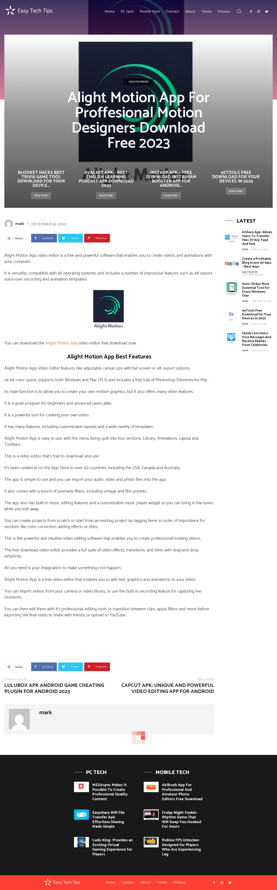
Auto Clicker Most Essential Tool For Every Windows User (256, 289)
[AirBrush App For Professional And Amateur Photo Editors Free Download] (151, 787)
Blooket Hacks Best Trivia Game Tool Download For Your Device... (41, 179)
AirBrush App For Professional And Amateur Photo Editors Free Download (182, 792)
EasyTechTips (250, 272)
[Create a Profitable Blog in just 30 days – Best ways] (232, 264)
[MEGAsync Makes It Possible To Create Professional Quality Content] (81, 787)
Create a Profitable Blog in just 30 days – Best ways (256, 262)
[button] (239, 12)
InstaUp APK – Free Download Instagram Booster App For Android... (171, 179)
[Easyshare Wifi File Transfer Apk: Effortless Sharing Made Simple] (81, 814)
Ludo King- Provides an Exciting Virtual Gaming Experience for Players (112, 847)
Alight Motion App (61, 343)
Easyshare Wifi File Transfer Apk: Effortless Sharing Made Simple (108, 819)
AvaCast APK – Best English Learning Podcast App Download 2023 (106, 179)
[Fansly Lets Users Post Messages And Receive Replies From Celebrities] (232, 338)
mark (19, 224)
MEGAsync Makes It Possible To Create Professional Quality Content (110, 792)
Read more (41, 196)
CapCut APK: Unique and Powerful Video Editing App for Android (167, 688)
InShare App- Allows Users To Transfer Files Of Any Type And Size (257, 238)
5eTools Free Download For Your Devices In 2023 (236, 177)
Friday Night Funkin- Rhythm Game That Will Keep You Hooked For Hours (181, 819)
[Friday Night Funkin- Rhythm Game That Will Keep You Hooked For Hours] (151, 814)
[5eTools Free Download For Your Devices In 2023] (232, 315)
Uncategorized (138, 82)
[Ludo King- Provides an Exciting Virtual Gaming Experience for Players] (81, 842)
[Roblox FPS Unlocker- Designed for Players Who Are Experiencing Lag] (151, 842)
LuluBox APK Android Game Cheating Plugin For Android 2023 (54, 688)
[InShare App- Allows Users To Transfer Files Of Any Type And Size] (232, 237)
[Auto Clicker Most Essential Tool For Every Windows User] (232, 289)
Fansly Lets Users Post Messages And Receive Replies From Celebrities (256, 339)
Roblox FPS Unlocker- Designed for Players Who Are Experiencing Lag (181, 847)
